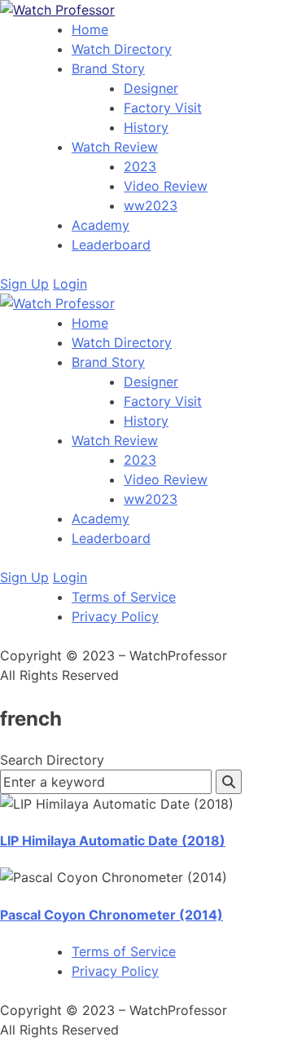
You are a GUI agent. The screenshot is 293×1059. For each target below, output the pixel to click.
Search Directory (52, 760)
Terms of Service (124, 597)
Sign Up (24, 284)
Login (70, 284)
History (146, 127)
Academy (100, 225)
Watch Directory (122, 49)
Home (90, 29)
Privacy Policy (115, 616)
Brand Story (108, 68)
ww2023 (150, 205)
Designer (151, 88)
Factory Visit (163, 107)
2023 (140, 166)
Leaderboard (111, 244)
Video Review (166, 186)
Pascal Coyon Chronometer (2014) (111, 915)
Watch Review (115, 147)
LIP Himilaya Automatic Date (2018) (112, 840)
